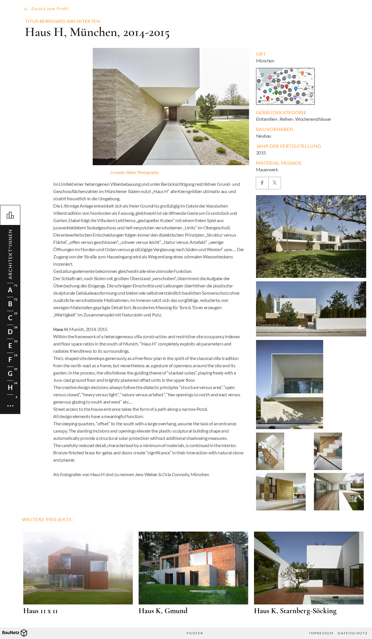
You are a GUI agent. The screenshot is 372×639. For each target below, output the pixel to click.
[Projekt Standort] (285, 86)
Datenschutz (353, 633)
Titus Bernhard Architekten (62, 21)
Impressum (321, 633)
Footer (195, 633)
